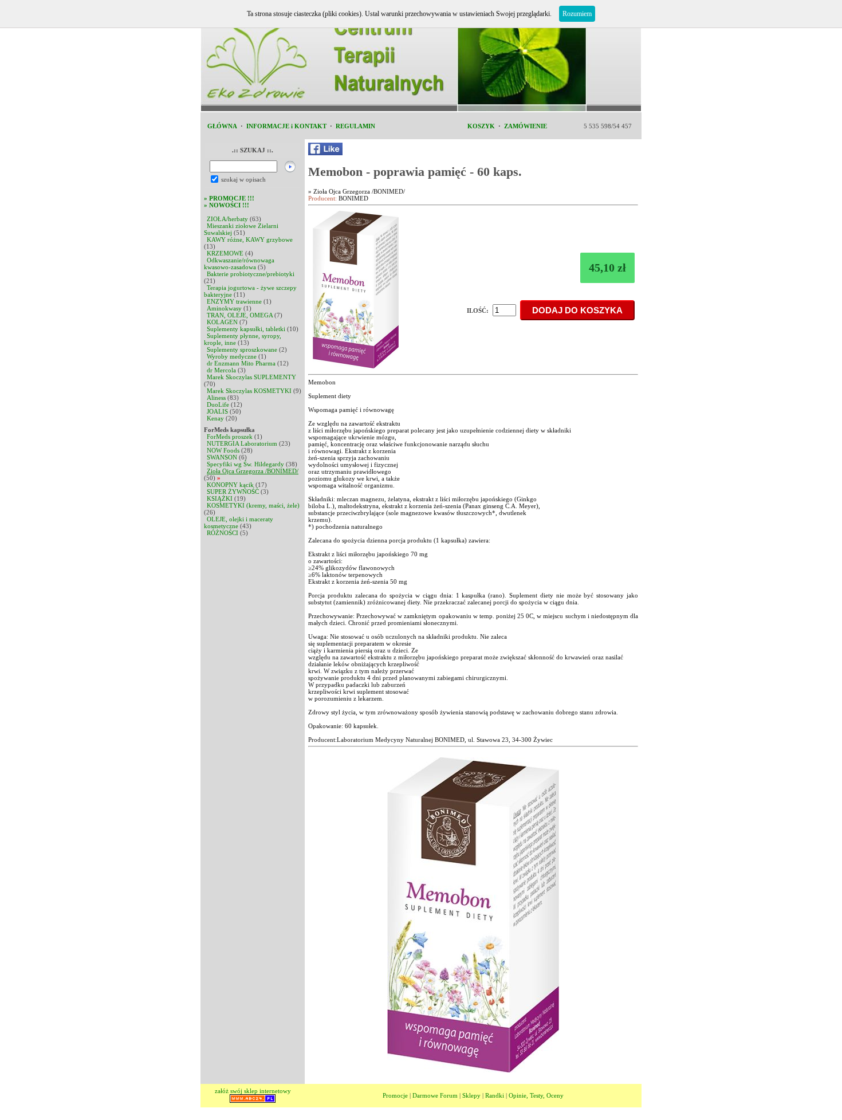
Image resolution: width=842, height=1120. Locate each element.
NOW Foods (223, 450)
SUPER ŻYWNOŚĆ (233, 491)
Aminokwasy (224, 308)
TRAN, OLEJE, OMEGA (240, 315)
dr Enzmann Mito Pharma (241, 363)
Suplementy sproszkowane (242, 349)
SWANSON (222, 457)
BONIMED (353, 198)
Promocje (395, 1095)
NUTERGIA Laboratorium (242, 443)
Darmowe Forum (435, 1095)
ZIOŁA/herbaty (227, 218)
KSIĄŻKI (220, 498)
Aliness (216, 397)
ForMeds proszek (230, 436)
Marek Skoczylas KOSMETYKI (249, 390)
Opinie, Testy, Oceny (536, 1095)
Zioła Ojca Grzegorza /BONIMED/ (252, 470)
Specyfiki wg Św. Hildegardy (245, 464)
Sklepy (471, 1095)
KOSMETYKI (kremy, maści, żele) (253, 505)
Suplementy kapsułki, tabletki (246, 328)
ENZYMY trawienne (234, 301)
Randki (494, 1095)
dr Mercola (221, 370)
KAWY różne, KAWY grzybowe (250, 239)
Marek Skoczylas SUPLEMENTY (251, 377)
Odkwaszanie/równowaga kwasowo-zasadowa (239, 263)
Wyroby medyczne (232, 356)
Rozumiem (577, 14)
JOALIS (217, 411)
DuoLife (218, 404)
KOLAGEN (222, 322)
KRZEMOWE (225, 253)
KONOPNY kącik (230, 484)
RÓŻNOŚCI (222, 532)
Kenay (215, 418)
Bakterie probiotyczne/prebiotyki (250, 273)
